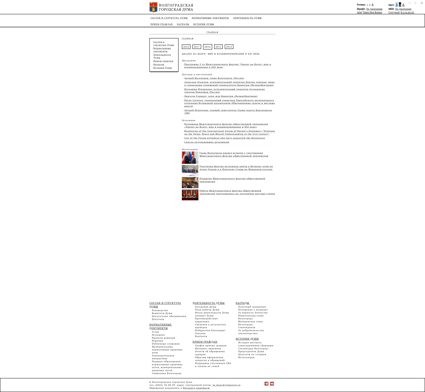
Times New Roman (372, 12)
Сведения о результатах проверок (210, 326)
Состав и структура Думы (169, 18)
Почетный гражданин (252, 306)
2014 (229, 46)
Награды (183, 24)
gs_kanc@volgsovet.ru (227, 385)
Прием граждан (162, 24)
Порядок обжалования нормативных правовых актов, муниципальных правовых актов (167, 366)
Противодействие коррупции (206, 320)
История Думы (203, 24)
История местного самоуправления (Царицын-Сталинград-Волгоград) (256, 345)
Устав (155, 332)
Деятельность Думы (247, 18)
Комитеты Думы (162, 313)
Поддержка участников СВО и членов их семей (213, 365)
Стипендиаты (246, 327)
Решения (157, 340)
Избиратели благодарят (210, 330)
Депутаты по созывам (252, 354)
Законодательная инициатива (163, 357)
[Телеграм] (266, 383)
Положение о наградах (253, 309)
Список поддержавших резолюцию (206, 142)
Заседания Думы (205, 306)
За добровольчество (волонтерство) (251, 332)
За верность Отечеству (253, 312)
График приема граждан (211, 345)
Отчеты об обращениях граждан (210, 353)
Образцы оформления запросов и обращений (210, 359)
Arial (359, 12)
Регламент (158, 335)
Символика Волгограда (167, 373)
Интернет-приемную (196, 388)
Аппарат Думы (204, 315)
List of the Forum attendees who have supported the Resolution (224, 138)
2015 (218, 46)
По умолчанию (374, 8)
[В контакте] (272, 383)
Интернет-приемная (208, 348)
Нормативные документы (210, 18)
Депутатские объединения (169, 316)
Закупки (200, 333)
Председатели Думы (251, 351)
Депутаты (158, 319)
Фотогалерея (246, 357)
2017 (197, 46)
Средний (394, 12)
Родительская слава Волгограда (251, 317)
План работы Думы (207, 309)
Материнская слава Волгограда (250, 323)
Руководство (160, 310)
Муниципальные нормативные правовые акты (167, 349)
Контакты (201, 336)
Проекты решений (163, 338)
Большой (407, 12)
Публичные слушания (166, 343)
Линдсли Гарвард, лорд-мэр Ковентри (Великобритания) (221, 96)
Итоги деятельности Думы (212, 312)
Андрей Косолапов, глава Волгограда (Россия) (214, 78)
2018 (186, 46)
